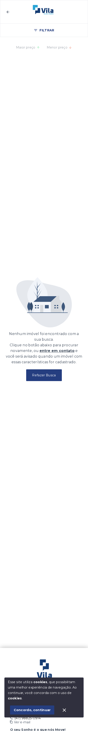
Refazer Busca (44, 375)
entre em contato (56, 351)
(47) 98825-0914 (27, 718)
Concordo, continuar (32, 710)
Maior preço (25, 47)
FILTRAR (46, 30)
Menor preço (57, 47)
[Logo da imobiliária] (44, 670)
